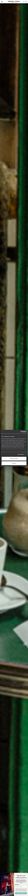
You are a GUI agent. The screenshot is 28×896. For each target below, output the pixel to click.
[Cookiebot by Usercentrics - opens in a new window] (20, 432)
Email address (17, 884)
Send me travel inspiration (21, 893)
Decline (14, 463)
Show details (21, 454)
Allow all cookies (14, 458)
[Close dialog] (27, 874)
